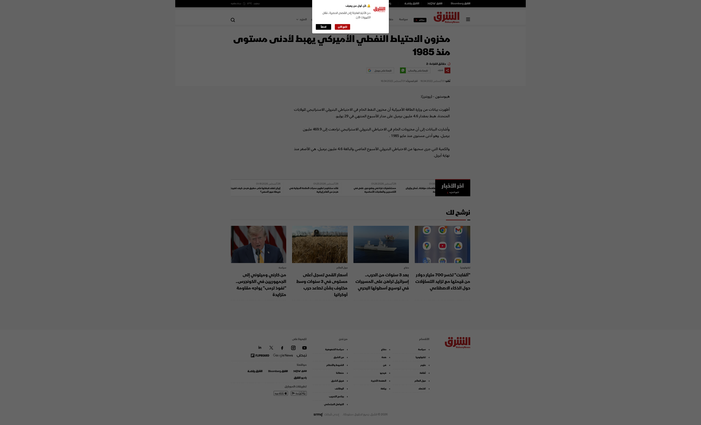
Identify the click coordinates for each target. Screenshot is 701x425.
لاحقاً (323, 27)
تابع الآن (342, 27)
